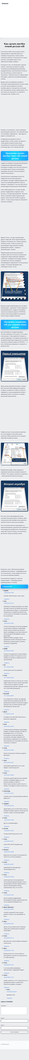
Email (2, 1025)
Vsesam (5, 3)
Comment (3, 1005)
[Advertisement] (14, 21)
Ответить (6, 599)
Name (3, 1018)
